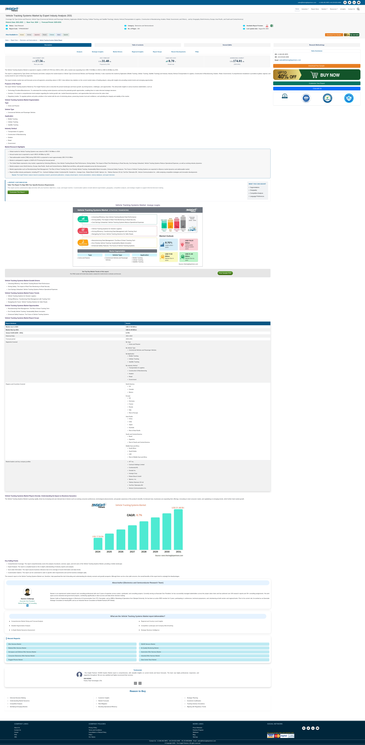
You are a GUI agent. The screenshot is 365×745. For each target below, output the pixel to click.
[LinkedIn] (354, 2)
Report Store (315, 9)
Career (16, 732)
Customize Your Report (317, 83)
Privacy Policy (93, 727)
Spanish (66, 34)
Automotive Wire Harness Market (151, 652)
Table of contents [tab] (137, 45)
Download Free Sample (334, 35)
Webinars (195, 732)
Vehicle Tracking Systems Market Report (51, 40)
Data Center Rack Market (148, 659)
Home (297, 9)
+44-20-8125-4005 (335, 2)
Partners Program (198, 730)
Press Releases (197, 727)
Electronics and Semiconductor (28, 40)
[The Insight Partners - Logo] (12, 9)
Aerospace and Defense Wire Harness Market (22, 652)
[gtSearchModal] (358, 9)
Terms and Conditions (95, 730)
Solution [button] (323, 9)
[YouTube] (358, 2)
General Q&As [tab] (227, 45)
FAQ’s (90, 734)
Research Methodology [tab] (316, 45)
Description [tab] (48, 45)
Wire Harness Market (14, 644)
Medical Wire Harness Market (17, 648)
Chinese (52, 34)
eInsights (343, 9)
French (44, 34)
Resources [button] (333, 9)
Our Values (92, 737)
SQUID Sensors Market (148, 644)
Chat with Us (317, 88)
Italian (58, 34)
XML (15, 737)
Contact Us (351, 9)
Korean (22, 34)
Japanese (37, 34)
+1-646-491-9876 (324, 2)
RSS (15, 734)
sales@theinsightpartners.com (307, 2)
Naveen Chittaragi (27, 599)
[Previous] (128, 683)
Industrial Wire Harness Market (150, 656)
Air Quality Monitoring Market (150, 648)
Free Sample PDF (225, 273)
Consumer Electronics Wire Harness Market (21, 656)
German (29, 34)
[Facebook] (345, 2)
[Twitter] (349, 2)
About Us (17, 727)
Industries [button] (304, 9)
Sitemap (195, 737)
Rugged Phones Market (15, 659)
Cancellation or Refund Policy (97, 732)
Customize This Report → (18, 192)
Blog (194, 734)
